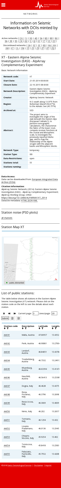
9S (16, 41)
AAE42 (7, 343)
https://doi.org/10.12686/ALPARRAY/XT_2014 (24, 197)
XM (7, 48)
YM (22, 48)
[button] (3, 5)
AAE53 (7, 437)
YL (17, 48)
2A (29, 45)
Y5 (28, 48)
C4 (21, 41)
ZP (47, 48)
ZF (42, 48)
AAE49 (7, 403)
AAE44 (7, 360)
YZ (49, 41)
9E (10, 41)
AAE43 (7, 351)
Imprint (48, 465)
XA (49, 45)
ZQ (52, 48)
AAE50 (7, 411)
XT (12, 48)
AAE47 (7, 386)
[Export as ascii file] (18, 318)
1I (26, 38)
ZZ (53, 41)
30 (31, 38)
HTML (24, 200)
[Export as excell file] (12, 318)
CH (21, 38)
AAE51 (7, 420)
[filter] (7, 328)
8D (46, 38)
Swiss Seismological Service (19, 465)
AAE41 (7, 335)
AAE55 (7, 454)
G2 (26, 41)
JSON (30, 200)
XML (35, 200)
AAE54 (7, 445)
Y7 (44, 41)
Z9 (37, 48)
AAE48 (7, 394)
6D (44, 45)
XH (54, 45)
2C (39, 45)
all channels (6, 217)
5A (41, 38)
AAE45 (7, 369)
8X (56, 38)
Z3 (32, 48)
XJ (34, 41)
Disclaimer (38, 465)
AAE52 (7, 428)
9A (6, 41)
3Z (34, 45)
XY (39, 41)
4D (35, 38)
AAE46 (7, 377)
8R (51, 38)
